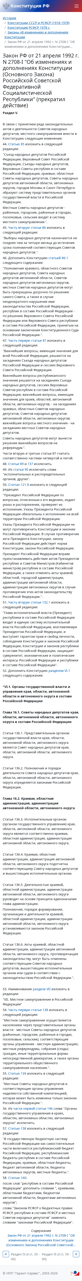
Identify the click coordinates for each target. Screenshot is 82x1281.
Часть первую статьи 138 (28, 1010)
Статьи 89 (16, 464)
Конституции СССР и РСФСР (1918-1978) (38, 23)
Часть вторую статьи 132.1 (29, 602)
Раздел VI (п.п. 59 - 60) (56, 1256)
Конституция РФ (29, 6)
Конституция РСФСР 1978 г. (29, 27)
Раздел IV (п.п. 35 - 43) (25, 1256)
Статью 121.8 (18, 484)
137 (30, 464)
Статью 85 (16, 144)
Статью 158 (17, 1128)
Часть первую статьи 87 (27, 340)
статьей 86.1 (58, 258)
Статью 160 (17, 1178)
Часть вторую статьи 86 (27, 227)
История (9, 18)
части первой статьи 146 (33, 1108)
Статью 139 (17, 1073)
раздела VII (42, 989)
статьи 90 (20, 469)
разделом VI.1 (59, 670)
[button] (76, 6)
